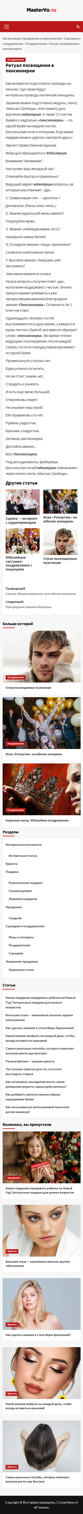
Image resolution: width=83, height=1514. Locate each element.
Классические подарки (25, 883)
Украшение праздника (22, 961)
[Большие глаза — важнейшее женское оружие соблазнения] (42, 1231)
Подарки (12, 871)
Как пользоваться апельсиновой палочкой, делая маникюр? (38, 1109)
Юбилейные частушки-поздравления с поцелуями (19, 563)
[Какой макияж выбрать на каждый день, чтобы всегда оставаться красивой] (42, 1373)
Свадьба (15, 918)
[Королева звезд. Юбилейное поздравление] (42, 789)
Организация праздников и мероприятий (32, 38)
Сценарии (16, 953)
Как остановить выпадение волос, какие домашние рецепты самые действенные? (36, 1084)
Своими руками (20, 891)
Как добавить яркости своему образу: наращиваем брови (33, 1097)
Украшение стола (21, 969)
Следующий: (29, 604)
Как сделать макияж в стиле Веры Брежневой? (40, 1028)
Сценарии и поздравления (25, 926)
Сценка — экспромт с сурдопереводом (21, 520)
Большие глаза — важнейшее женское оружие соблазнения (39, 1017)
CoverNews (66, 1502)
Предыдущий (41, 591)
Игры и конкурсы (21, 937)
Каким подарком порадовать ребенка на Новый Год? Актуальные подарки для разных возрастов (41, 1002)
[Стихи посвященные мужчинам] (42, 657)
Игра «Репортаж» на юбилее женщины (60, 519)
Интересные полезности (24, 844)
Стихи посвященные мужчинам (60, 560)
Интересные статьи (23, 855)
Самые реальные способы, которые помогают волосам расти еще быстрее (40, 1051)
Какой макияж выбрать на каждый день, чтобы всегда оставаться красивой (40, 1038)
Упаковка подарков (23, 899)
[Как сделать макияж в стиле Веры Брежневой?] (42, 1304)
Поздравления (36, 44)
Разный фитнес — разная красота (30, 1061)
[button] (7, 26)
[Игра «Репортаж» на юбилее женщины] (42, 723)
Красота (11, 863)
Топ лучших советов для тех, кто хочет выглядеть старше (34, 1071)
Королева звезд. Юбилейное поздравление (37, 820)
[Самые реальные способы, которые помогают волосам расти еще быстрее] (42, 1446)
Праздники (14, 907)
